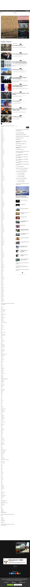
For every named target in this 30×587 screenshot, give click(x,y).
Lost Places (2, 419)
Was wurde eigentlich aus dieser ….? (5, 502)
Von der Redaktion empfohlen (4, 500)
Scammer (2, 456)
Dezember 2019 (2, 215)
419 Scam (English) (3, 310)
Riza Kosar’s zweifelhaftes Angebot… (24, 168)
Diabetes (2, 352)
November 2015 (2, 264)
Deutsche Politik (2, 350)
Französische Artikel (3, 373)
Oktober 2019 (2, 217)
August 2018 (2, 232)
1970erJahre (2, 306)
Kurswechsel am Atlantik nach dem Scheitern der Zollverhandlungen (21, 147)
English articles (2, 358)
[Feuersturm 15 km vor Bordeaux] (23, 27)
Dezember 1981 (2, 300)
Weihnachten (2, 503)
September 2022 (2, 179)
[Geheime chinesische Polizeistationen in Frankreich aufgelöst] (23, 35)
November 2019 (2, 216)
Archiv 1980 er (2, 320)
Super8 (1, 469)
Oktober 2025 (2, 139)
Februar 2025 (2, 148)
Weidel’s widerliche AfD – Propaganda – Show (21, 143)
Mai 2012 (2, 273)
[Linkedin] (14, 573)
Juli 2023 (2, 168)
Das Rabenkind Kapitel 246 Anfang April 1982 (21, 134)
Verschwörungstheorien (3, 495)
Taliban (1, 471)
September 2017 (2, 244)
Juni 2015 (2, 269)
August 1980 (2, 301)
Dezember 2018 (2, 228)
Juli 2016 (2, 258)
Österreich (2, 432)
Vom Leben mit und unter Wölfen (19, 149)
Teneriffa (2, 473)
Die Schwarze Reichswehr (18, 145)
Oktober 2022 (2, 178)
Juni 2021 (2, 195)
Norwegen (2, 430)
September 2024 (2, 153)
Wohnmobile (2, 510)
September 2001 (2, 290)
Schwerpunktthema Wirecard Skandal (5, 459)
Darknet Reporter (2, 344)
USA (1, 489)
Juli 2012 (2, 272)
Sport (1, 467)
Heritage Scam (2, 385)
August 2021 (2, 193)
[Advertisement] (15, 5)
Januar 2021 (2, 201)
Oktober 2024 (2, 152)
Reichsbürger (2, 443)
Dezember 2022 (2, 176)
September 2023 (2, 166)
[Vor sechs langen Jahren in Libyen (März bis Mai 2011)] (18, 234)
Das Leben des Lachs (22, 204)
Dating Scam (2, 347)
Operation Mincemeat (18, 139)
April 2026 (2, 133)
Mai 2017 (2, 248)
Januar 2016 (2, 263)
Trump (1, 481)
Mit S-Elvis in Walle (22, 225)
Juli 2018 (2, 233)
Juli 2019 (2, 220)
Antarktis (2, 316)
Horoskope (2, 386)
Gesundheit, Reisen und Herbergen (4, 378)
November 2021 (2, 190)
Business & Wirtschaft (3, 334)
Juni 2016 (2, 259)
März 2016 (2, 262)
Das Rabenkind (2, 345)
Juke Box (2, 401)
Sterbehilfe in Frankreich (17, 116)
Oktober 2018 (2, 230)
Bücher (1, 331)
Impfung (2, 391)
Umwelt (2, 484)
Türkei (1, 482)
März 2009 (2, 289)
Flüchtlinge (2, 371)
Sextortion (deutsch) (3, 461)
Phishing (2, 434)
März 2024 (2, 160)
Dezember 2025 (2, 137)
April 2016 (2, 261)
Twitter (17, 270)
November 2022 (2, 177)
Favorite (24, 274)
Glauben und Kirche (3, 379)
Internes (2, 392)
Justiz (1, 402)
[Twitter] (12, 573)
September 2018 (2, 231)
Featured (2, 364)
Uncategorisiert (2, 486)
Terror (1, 474)
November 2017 (2, 242)
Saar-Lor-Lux (2, 455)
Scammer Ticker (2, 458)
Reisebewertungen (3, 444)
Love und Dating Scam (3, 421)
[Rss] (18, 573)
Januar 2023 (2, 175)
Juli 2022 (2, 181)
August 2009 (2, 288)
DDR (1, 348)
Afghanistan (2, 311)
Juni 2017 (2, 247)
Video (1, 498)
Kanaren (2, 403)
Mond (1, 426)
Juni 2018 (2, 234)
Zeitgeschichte (2, 511)
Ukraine (2, 483)
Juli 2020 (2, 207)
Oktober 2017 (2, 243)
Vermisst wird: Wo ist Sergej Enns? (24, 237)
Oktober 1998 (2, 291)
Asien (1, 323)
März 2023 (2, 173)
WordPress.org (2, 522)
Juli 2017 (2, 246)
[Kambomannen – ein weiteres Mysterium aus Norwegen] (18, 247)
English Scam (2, 359)
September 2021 (2, 192)
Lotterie (2, 420)
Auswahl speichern (18, 584)
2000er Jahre (2, 308)
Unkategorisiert (2, 488)
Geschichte (2, 376)
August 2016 (2, 257)
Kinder (1, 405)
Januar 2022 (2, 188)
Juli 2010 (2, 286)
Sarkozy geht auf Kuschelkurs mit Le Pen (20, 53)
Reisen (1, 445)
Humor (1, 388)
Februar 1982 (2, 299)
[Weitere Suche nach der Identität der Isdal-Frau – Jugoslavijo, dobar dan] (22, 190)
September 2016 (2, 256)
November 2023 (2, 164)
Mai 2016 (2, 260)
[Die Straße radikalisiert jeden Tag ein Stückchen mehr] (18, 222)
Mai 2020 (2, 209)
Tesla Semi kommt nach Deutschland (20, 132)
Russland (2, 454)
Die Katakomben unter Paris (17, 45)
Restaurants (2, 447)
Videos (1, 499)
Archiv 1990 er (2, 321)
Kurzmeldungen (2, 415)
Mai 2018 (2, 235)
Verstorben (2, 497)
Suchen (16, 126)
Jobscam (2, 400)
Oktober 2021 (2, 191)
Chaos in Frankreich (16, 101)
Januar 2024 (2, 162)
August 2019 (2, 219)
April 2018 (2, 236)
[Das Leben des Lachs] (18, 205)
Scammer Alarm (2, 457)
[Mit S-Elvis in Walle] (18, 226)
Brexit (1, 330)
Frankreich (20, 60)
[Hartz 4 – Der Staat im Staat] (18, 201)
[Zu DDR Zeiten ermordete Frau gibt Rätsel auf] (18, 255)
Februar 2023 (2, 174)
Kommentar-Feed (3, 520)
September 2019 (2, 218)
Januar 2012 (2, 276)
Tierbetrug (2, 475)
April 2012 (2, 274)
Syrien (1, 470)
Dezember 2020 (2, 202)
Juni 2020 (2, 208)
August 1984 (2, 298)
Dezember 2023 (2, 163)
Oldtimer (2, 431)
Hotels (1, 387)
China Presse (2, 337)
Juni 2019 (2, 221)
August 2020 (2, 206)
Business (2, 333)
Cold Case (2, 338)
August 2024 (2, 154)
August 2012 (2, 271)
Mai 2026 (2, 132)
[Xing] (20, 573)
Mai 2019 (2, 222)
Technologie (2, 472)
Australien (2, 324)
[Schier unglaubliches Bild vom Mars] (18, 243)
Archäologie (2, 318)
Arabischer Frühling (3, 317)
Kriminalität (2, 412)
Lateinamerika (2, 417)
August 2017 (2, 245)
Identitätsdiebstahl (3, 389)
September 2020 (2, 205)
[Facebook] (10, 573)
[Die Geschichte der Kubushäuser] (18, 209)
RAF (1, 441)
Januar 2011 (2, 283)
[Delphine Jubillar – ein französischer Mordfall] (23, 19)
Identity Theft (2, 390)
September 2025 (2, 140)
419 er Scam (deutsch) (3, 309)
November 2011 (2, 278)
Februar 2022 (2, 187)
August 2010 (2, 285)
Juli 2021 (2, 194)
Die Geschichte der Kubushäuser (24, 208)
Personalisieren (14, 586)
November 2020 (2, 203)
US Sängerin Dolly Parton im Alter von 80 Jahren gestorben (22, 136)
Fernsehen (2, 365)
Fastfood (2, 362)
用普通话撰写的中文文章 (4, 512)
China (1, 336)
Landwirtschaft (2, 416)
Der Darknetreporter (3, 349)
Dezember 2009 (2, 287)
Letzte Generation (3, 418)
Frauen (1, 374)
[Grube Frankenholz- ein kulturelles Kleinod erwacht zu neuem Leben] (18, 230)
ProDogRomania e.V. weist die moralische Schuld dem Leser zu (22, 155)
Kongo (1, 407)
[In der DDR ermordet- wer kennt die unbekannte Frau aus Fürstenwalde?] (18, 251)
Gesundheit (2, 377)
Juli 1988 (2, 297)
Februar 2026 (2, 135)
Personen (2, 433)
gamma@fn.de (16, 568)
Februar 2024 (2, 161)
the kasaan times (18, 46)
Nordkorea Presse (3, 429)
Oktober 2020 (2, 204)
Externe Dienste (23, 582)
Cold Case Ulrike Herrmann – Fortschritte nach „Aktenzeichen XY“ (21, 141)
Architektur (2, 319)
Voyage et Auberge (3, 501)
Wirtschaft (2, 509)
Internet (2, 393)
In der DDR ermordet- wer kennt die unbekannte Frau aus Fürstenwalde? (24, 251)
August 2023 (2, 167)
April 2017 (2, 249)
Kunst (1, 413)
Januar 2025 (2, 149)
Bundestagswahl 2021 (3, 332)
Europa (1, 360)
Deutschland (2, 351)
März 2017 (2, 250)
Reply (20, 274)
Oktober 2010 (2, 284)
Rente (1, 446)
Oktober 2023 (2, 165)
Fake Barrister (2, 361)
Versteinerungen (2, 496)
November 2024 (2, 151)
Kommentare (2, 406)
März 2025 (2, 147)
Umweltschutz (2, 485)
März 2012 (2, 275)
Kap (1, 404)
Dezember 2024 (2, 150)
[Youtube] (16, 573)
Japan (1, 399)
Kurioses (2, 414)
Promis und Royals (3, 440)
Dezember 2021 (2, 189)
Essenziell (6, 582)
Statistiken (14, 582)
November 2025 (2, 138)
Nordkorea (2, 428)
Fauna (1, 363)
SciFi (1, 460)
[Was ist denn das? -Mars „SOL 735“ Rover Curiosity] (18, 213)
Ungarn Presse (2, 487)
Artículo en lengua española (4, 322)
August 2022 (2, 180)
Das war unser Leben (3, 346)
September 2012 (2, 270)
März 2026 (2, 134)
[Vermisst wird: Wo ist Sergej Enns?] (18, 238)
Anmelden (2, 517)
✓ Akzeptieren (10, 584)
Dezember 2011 (2, 277)
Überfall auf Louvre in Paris (17, 69)
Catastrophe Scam (3, 335)
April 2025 (2, 146)
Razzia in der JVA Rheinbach (20, 166)
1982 (1, 307)
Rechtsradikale (2, 442)
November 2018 (2, 229)
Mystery (2, 427)
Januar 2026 (2, 136)
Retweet (22, 274)
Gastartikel (2, 375)
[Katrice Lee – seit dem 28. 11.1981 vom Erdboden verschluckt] (18, 260)
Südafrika (2, 468)
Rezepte (2, 448)
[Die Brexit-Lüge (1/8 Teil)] (18, 218)
